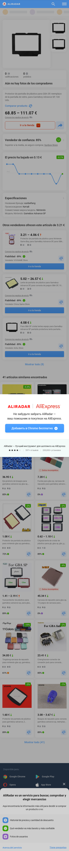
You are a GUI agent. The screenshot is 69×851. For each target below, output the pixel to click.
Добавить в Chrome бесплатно (32, 428)
